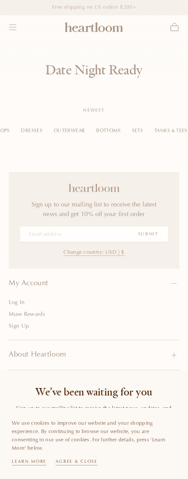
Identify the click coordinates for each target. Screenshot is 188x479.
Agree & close (76, 462)
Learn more (29, 462)
